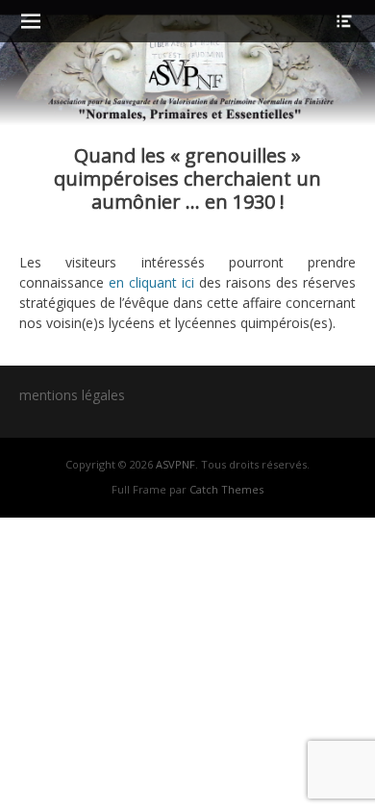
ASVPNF (175, 464)
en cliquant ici (149, 282)
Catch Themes (226, 489)
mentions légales (72, 395)
